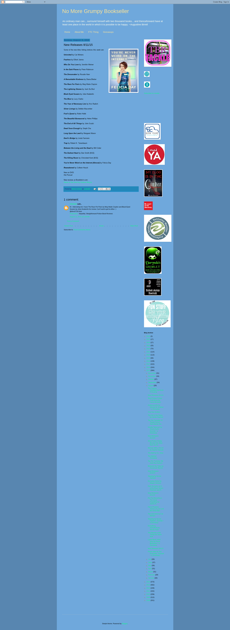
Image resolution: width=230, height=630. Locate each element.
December (152, 373)
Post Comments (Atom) (82, 230)
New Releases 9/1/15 (155, 395)
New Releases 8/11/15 (153, 494)
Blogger (125, 624)
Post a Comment (73, 221)
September (152, 382)
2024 (148, 342)
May (150, 565)
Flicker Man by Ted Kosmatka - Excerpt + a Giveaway (156, 553)
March (150, 572)
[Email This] (99, 189)
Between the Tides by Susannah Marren (155, 467)
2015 (148, 370)
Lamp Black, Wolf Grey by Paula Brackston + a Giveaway (154, 542)
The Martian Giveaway (152, 457)
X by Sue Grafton (154, 412)
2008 (148, 600)
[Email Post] (94, 189)
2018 (148, 361)
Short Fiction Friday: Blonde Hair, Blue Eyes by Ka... (155, 443)
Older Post (134, 226)
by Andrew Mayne (78, 182)
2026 (148, 336)
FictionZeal (74, 214)
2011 (148, 591)
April (150, 568)
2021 (148, 352)
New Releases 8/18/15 (153, 472)
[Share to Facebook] (106, 189)
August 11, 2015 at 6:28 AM (79, 217)
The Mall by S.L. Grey (155, 453)
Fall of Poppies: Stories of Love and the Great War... (156, 509)
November (152, 376)
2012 (148, 588)
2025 (148, 339)
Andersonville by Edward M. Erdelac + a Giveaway (156, 407)
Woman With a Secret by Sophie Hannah (155, 449)
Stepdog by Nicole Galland (154, 477)
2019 (148, 358)
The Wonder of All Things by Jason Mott (155, 534)
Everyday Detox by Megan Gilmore (154, 482)
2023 (148, 346)
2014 (148, 582)
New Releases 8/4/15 (155, 548)
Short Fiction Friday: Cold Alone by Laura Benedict (155, 400)
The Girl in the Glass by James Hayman (155, 416)
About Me (79, 32)
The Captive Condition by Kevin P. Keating (156, 390)
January (151, 578)
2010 (148, 594)
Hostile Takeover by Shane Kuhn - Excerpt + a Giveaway (155, 430)
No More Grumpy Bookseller (95, 11)
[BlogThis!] (101, 189)
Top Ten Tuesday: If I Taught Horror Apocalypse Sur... (155, 422)
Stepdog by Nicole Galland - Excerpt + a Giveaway (156, 521)
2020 (148, 355)
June (150, 562)
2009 (148, 597)
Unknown (73, 204)
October (151, 379)
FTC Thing (93, 32)
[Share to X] (104, 189)
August (151, 385)
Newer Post (68, 226)
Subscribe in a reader (152, 93)
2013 (148, 585)
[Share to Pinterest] (109, 189)
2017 (148, 364)
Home (67, 32)
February (151, 575)
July (150, 559)
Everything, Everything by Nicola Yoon (154, 528)
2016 (148, 367)
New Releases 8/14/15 (153, 437)
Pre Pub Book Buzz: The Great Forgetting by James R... (155, 501)
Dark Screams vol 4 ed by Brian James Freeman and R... (155, 488)
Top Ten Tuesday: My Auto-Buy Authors (155, 462)
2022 (148, 349)
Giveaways (108, 32)
